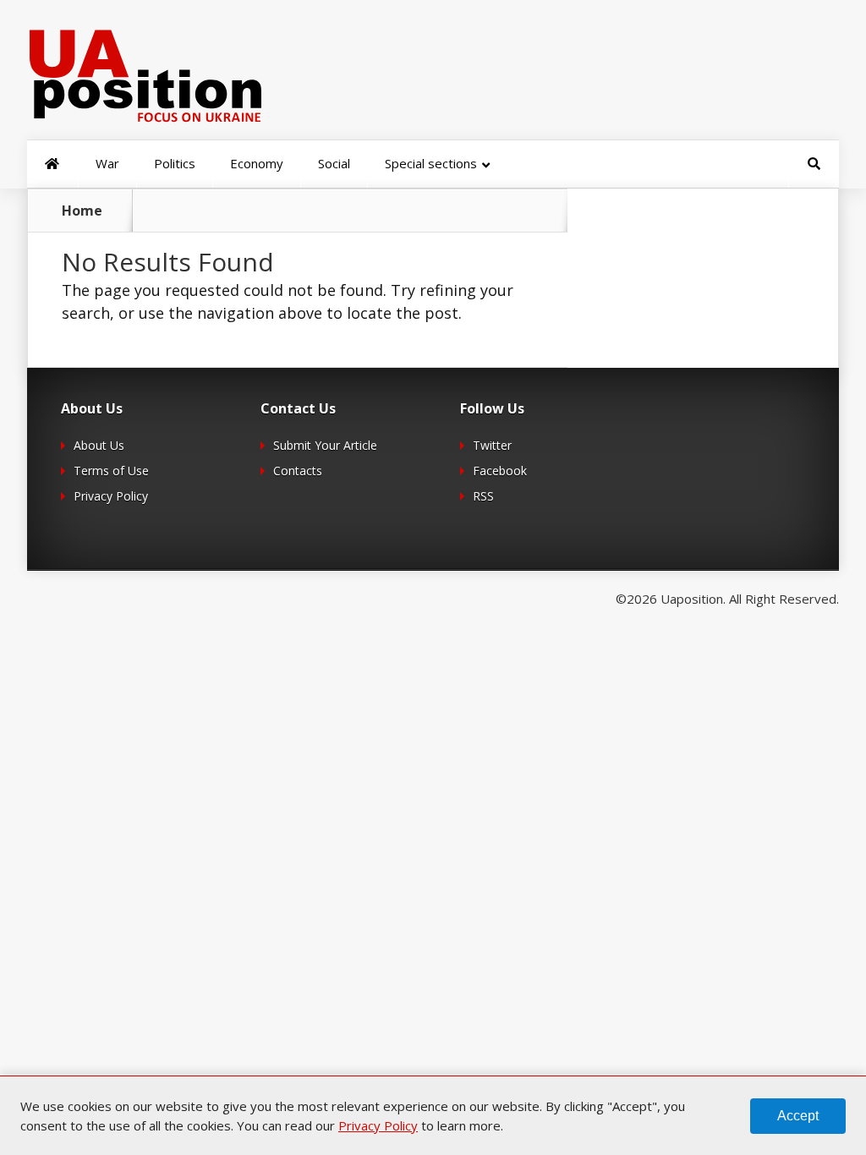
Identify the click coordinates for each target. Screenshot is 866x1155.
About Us (99, 445)
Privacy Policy (111, 496)
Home (82, 210)
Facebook (500, 471)
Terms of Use (111, 471)
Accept (798, 1115)
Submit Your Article (325, 445)
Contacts (297, 471)
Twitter (492, 445)
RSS (483, 496)
